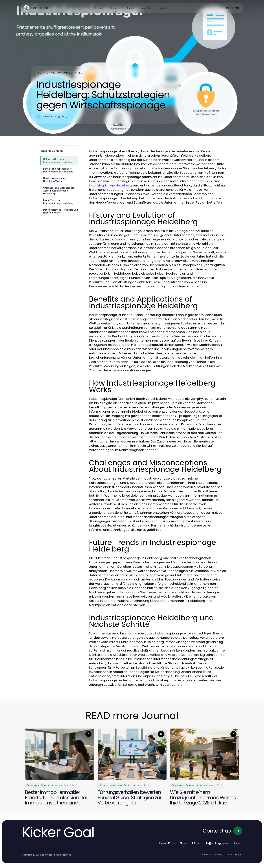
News (183, 843)
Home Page (167, 843)
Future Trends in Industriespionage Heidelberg (58, 201)
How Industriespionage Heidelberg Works (54, 179)
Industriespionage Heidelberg (110, 185)
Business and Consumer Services (60, 73)
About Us (207, 854)
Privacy (218, 854)
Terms (228, 854)
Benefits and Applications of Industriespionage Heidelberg (58, 170)
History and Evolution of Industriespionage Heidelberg (58, 160)
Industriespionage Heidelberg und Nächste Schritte (60, 211)
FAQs (195, 843)
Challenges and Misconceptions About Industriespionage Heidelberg (59, 190)
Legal (238, 854)
